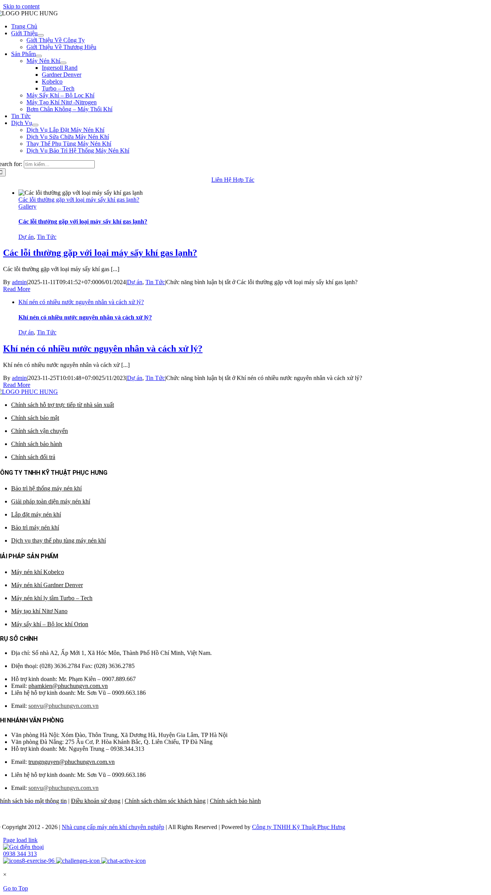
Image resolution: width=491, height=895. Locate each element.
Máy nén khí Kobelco (37, 572)
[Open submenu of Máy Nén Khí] (63, 63)
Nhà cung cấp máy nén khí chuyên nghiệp (113, 827)
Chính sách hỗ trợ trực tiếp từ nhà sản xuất (62, 404)
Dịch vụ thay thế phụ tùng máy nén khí (58, 540)
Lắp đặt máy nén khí (36, 514)
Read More (16, 289)
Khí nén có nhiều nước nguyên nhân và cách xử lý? (81, 302)
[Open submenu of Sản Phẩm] (39, 56)
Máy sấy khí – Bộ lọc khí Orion (49, 624)
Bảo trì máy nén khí (35, 527)
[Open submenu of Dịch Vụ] (35, 125)
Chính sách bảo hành (36, 444)
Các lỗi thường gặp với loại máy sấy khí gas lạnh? (78, 199)
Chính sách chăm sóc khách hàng (165, 801)
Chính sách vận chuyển (39, 431)
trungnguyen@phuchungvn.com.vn (71, 761)
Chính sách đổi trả (33, 457)
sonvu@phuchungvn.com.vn (63, 706)
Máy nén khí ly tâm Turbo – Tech (51, 598)
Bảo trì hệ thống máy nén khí (46, 488)
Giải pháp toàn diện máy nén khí (50, 501)
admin (19, 282)
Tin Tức (46, 237)
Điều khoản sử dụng (95, 801)
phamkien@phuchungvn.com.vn (68, 686)
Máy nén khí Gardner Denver (47, 585)
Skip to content (21, 6)
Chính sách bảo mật (35, 418)
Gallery (27, 206)
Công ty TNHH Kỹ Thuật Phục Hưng (298, 827)
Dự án (26, 237)
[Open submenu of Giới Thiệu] (41, 35)
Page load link (20, 840)
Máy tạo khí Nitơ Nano (39, 611)
